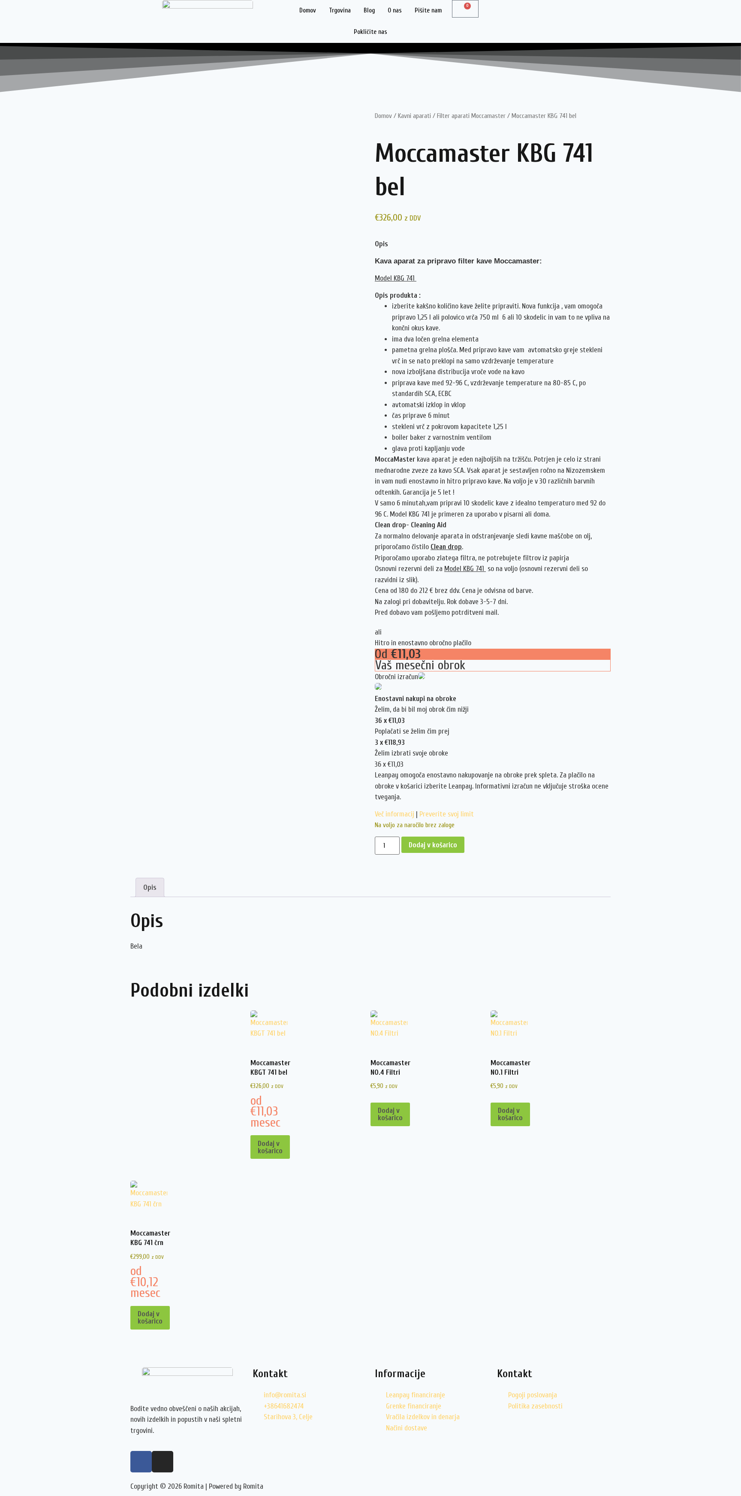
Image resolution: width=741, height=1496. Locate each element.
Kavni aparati (414, 116)
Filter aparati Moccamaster (471, 116)
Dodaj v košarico (433, 845)
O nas (395, 10)
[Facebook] (141, 1461)
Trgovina (340, 10)
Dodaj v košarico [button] (270, 1147)
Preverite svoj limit (446, 814)
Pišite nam (428, 10)
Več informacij (394, 814)
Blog (369, 10)
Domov (307, 10)
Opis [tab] (150, 887)
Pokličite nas (370, 32)
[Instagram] (162, 1461)
